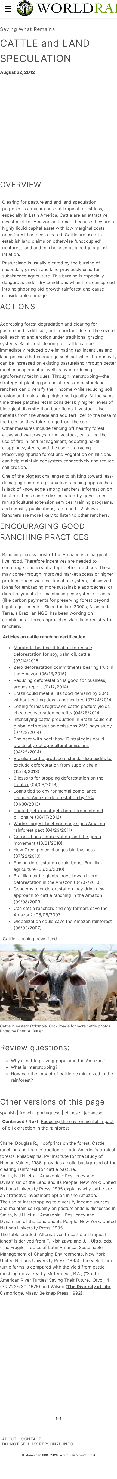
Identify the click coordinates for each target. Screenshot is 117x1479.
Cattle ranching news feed (30, 938)
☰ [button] (8, 9)
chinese (72, 1112)
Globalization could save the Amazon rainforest (63, 921)
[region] (58, 125)
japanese (93, 1112)
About (9, 1439)
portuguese (48, 1112)
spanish (8, 1112)
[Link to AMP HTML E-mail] (58, 1419)
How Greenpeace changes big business (54, 849)
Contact (31, 1439)
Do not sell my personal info (37, 1444)
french (26, 1112)
